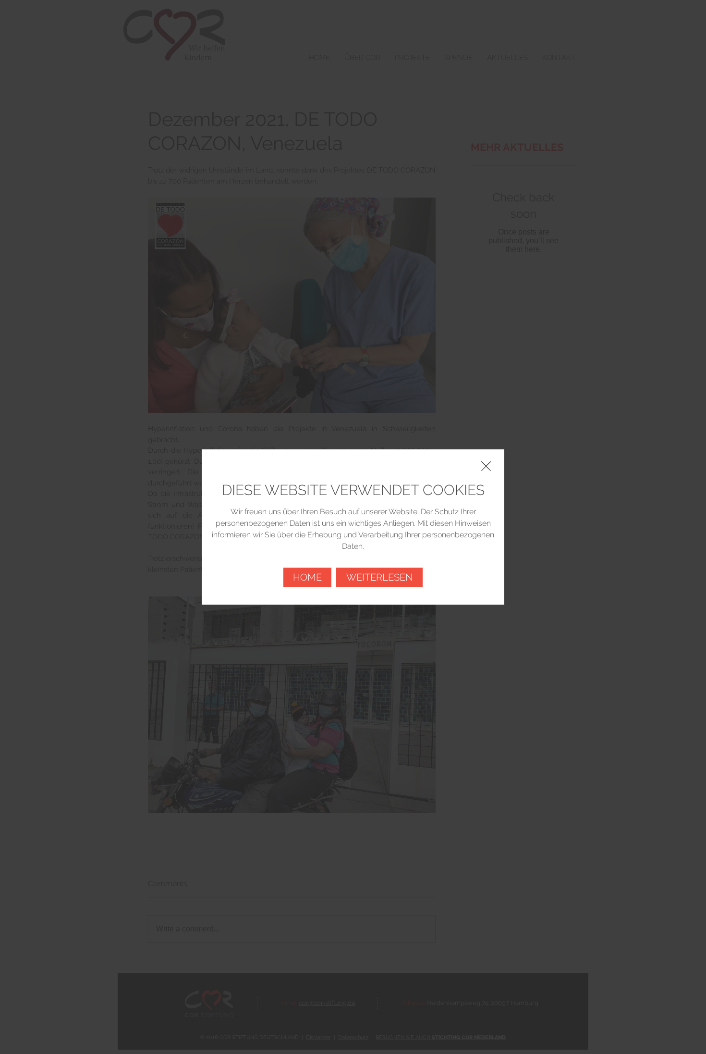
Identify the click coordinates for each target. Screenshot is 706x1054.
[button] (486, 466)
